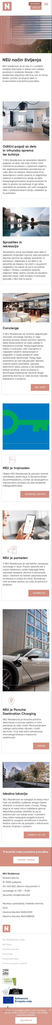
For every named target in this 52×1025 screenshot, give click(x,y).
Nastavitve (26, 1020)
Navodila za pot (36, 835)
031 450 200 (9, 886)
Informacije (38, 593)
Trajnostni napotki (34, 494)
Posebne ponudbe (26, 860)
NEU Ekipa (7, 944)
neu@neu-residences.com (16, 895)
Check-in (36, 8)
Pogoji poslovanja (11, 959)
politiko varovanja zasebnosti (32, 1013)
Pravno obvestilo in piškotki (15, 963)
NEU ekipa (40, 387)
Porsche (41, 746)
